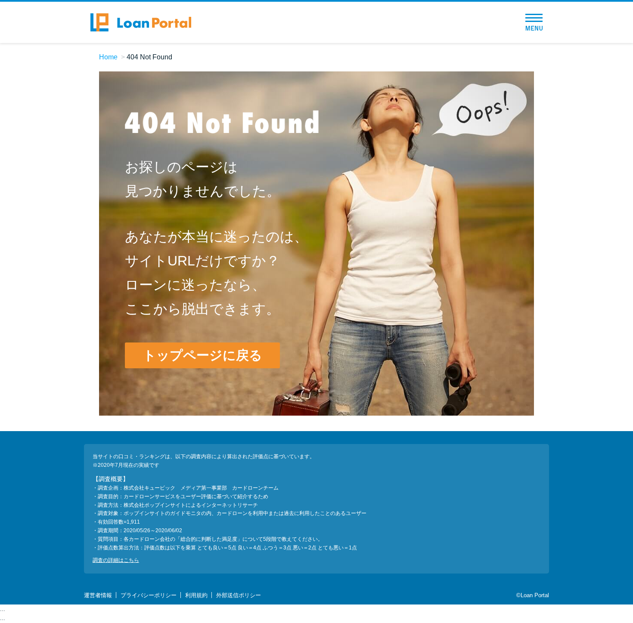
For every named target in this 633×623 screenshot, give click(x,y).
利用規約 (196, 595)
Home (108, 57)
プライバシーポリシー (149, 595)
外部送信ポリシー (238, 595)
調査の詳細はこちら (116, 560)
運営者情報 (98, 595)
